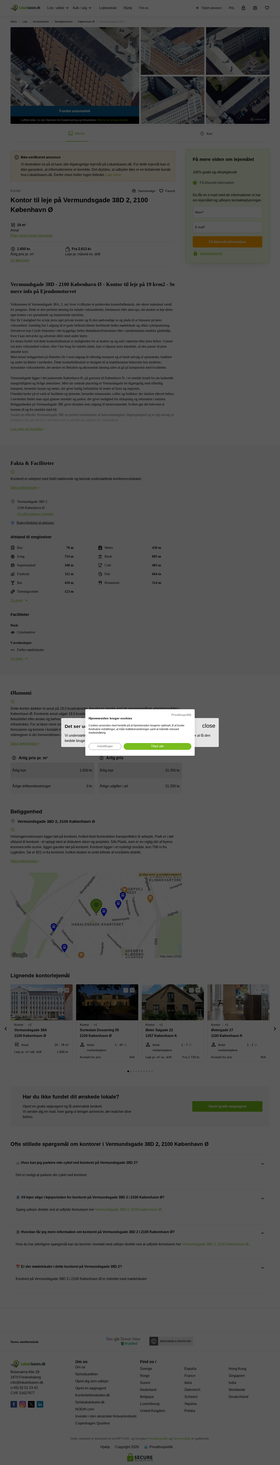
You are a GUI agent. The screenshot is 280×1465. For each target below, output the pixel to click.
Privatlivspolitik (181, 714)
